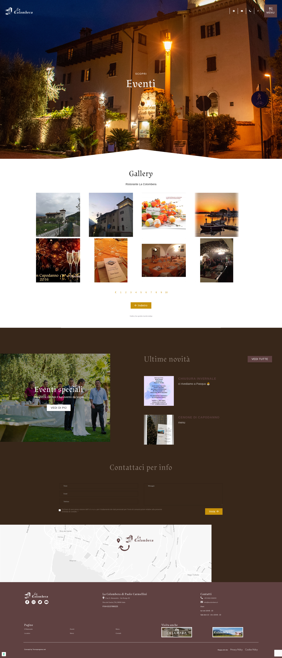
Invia (212, 511)
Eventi (72, 629)
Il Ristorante (28, 629)
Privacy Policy (236, 649)
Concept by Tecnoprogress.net (35, 649)
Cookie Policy (251, 649)
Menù (72, 633)
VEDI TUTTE (260, 359)
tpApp (150, 316)
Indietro (142, 305)
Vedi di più (59, 407)
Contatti (118, 633)
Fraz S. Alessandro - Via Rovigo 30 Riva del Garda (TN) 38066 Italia (116, 600)
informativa (92, 509)
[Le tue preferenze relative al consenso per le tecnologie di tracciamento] (4, 654)
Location (27, 633)
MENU (270, 12)
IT (258, 11)
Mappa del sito (223, 650)
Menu (118, 629)
